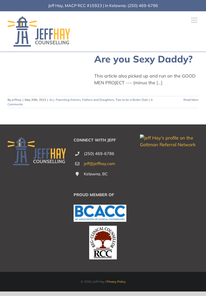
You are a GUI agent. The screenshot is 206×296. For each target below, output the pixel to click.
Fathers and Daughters (98, 100)
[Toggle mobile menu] (194, 20)
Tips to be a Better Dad (131, 100)
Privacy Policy (116, 281)
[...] (160, 83)
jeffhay (16, 100)
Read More (190, 100)
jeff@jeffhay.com (99, 163)
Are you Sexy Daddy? (143, 59)
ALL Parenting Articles (65, 100)
